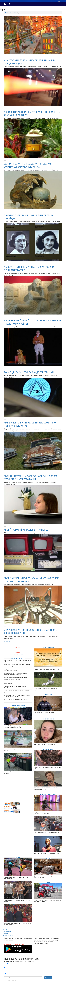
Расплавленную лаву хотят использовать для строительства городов (45, 788)
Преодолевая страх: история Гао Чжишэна (44, 712)
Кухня (48, 858)
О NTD (5, 930)
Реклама (5, 933)
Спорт (18, 857)
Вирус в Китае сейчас (18, 654)
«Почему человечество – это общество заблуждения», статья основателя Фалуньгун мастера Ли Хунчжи (47, 668)
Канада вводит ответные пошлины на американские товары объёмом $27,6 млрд (17, 696)
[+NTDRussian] (4, 848)
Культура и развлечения (48, 794)
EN (56, 1)
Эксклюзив (48, 695)
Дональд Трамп (16, 649)
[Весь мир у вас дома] (4, 843)
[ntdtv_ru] (4, 853)
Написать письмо (39, 945)
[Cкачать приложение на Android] (18, 952)
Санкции (22, 649)
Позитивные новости (18, 706)
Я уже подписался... (10, 980)
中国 (59, 1)
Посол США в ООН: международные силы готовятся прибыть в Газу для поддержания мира (17, 665)
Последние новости (17, 658)
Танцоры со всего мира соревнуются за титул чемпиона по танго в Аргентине (15, 678)
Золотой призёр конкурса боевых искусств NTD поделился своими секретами (46, 689)
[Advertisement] (18, 788)
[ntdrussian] (4, 850)
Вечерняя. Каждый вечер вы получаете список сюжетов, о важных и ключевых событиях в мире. (33, 964)
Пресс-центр (7, 932)
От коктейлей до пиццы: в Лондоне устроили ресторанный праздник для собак (15, 674)
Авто (48, 882)
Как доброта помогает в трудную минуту (44, 744)
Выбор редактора (48, 647)
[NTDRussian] (4, 841)
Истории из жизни (48, 719)
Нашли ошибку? (8, 935)
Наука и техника (48, 749)
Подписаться (48, 978)
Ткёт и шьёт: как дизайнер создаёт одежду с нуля (46, 853)
